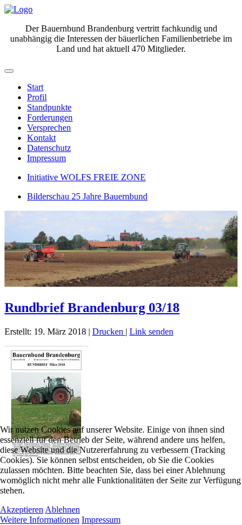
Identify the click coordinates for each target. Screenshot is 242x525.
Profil (37, 97)
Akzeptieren (21, 509)
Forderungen (50, 117)
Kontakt (41, 138)
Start (35, 87)
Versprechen (49, 127)
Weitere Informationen (39, 519)
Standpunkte (49, 107)
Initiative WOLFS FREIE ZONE (86, 177)
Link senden (151, 331)
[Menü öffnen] (9, 71)
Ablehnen (62, 509)
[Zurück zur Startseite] (19, 9)
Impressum (46, 158)
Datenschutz (49, 148)
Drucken (109, 331)
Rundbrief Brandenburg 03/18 (92, 307)
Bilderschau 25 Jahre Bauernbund (87, 196)
